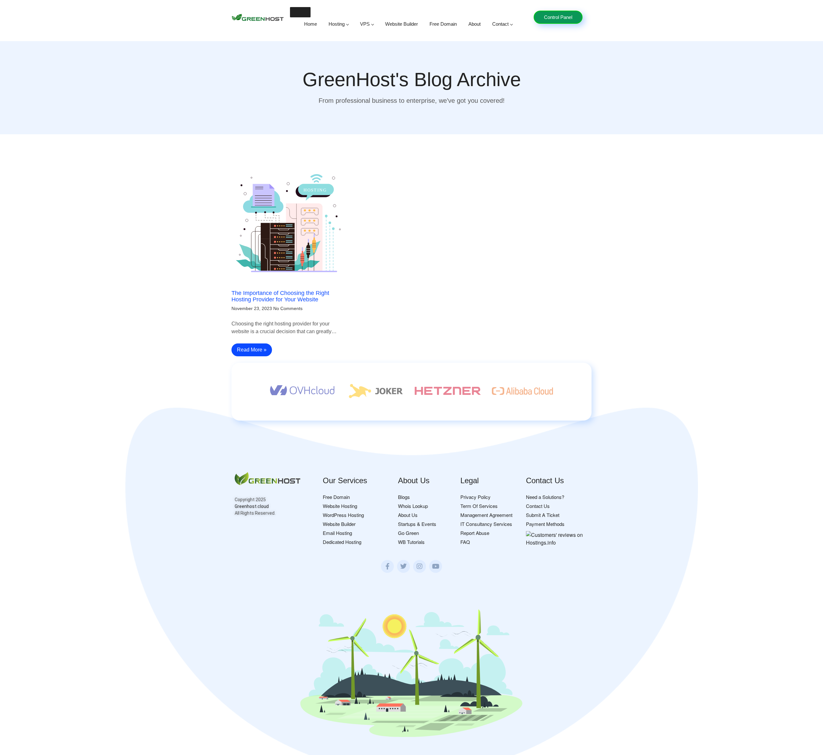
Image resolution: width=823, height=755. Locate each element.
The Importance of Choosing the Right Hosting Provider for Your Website (280, 296)
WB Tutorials (411, 541)
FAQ (465, 541)
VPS (365, 24)
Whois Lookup (413, 505)
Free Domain (443, 24)
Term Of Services (479, 505)
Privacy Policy (475, 496)
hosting (337, 24)
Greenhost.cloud (252, 506)
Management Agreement (486, 514)
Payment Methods (545, 523)
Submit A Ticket (542, 514)
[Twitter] (403, 566)
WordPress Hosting (343, 514)
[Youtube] (435, 566)
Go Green (408, 532)
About (474, 24)
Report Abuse (474, 532)
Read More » (252, 349)
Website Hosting (340, 505)
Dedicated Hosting (342, 541)
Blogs (404, 496)
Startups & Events (417, 523)
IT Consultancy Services (486, 523)
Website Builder (401, 24)
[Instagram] (419, 566)
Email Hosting (337, 532)
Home (310, 24)
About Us (408, 514)
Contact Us (538, 505)
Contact (500, 24)
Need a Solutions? (545, 496)
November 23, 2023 (251, 308)
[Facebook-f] (387, 566)
